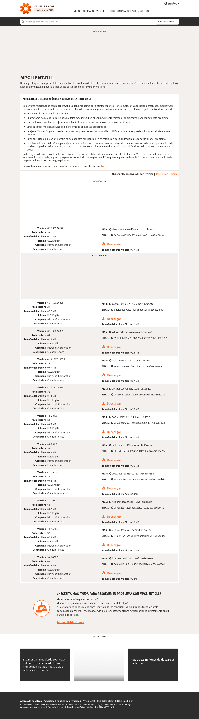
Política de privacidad (69, 701)
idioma (174, 174)
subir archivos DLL (94, 11)
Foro (140, 11)
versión (150, 174)
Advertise (49, 701)
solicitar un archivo (121, 11)
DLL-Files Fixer (124, 701)
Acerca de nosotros (31, 701)
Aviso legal (89, 701)
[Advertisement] (99, 53)
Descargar (114, 244)
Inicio (76, 11)
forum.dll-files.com (69, 622)
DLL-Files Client (106, 701)
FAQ (147, 11)
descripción (161, 174)
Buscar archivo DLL (167, 21)
